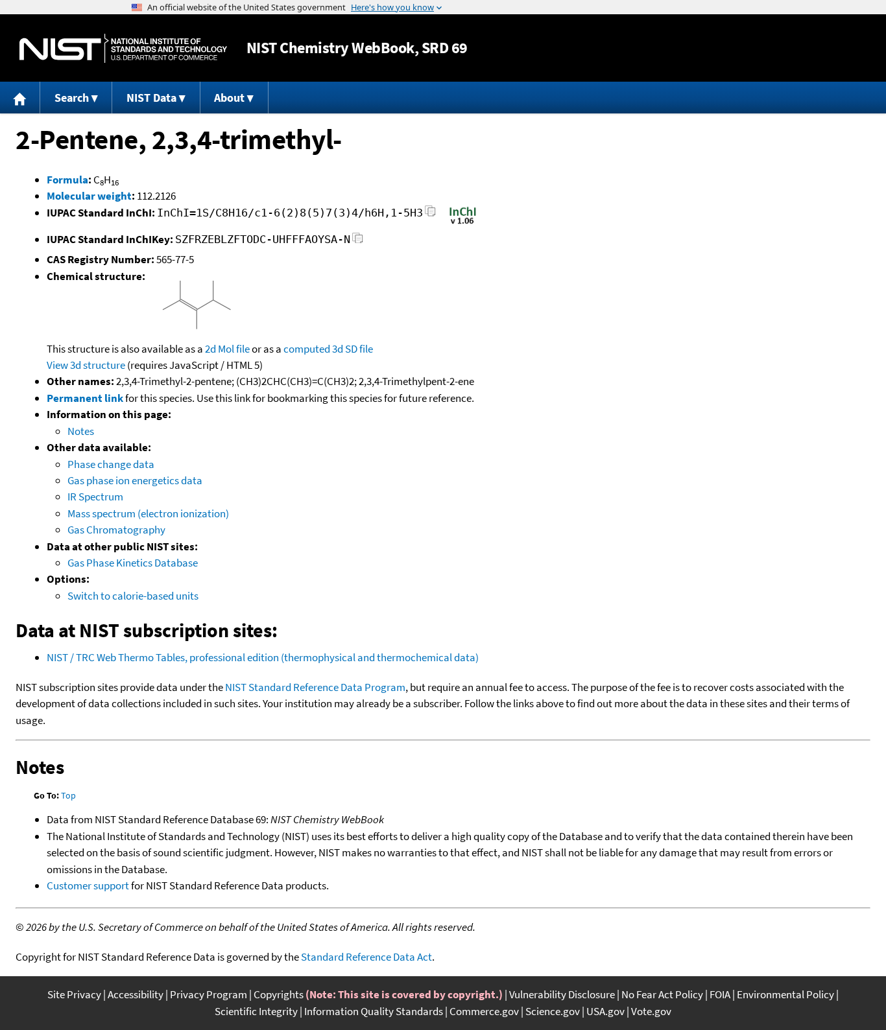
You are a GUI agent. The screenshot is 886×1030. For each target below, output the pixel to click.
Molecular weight (89, 196)
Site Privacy (74, 994)
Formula (67, 179)
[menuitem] (20, 97)
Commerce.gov (484, 1011)
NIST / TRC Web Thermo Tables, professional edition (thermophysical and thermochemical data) (263, 657)
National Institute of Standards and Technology (123, 48)
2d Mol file (227, 349)
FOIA (720, 994)
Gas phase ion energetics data (134, 480)
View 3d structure (86, 365)
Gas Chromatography (116, 529)
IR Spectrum (95, 496)
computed (306, 349)
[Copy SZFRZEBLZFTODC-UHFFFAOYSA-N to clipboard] (357, 241)
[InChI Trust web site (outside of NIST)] (463, 223)
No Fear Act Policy (662, 994)
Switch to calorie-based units (132, 596)
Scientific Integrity (256, 1011)
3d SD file (352, 349)
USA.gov (605, 1011)
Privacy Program (208, 994)
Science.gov (552, 1011)
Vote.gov (651, 1011)
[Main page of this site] (20, 97)
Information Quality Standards (373, 1011)
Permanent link (85, 398)
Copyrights (279, 994)
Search (71, 97)
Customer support (88, 885)
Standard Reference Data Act (366, 957)
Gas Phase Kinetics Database (132, 563)
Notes (80, 431)
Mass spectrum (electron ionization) (148, 513)
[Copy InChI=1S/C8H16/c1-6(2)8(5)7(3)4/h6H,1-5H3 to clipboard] (430, 215)
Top (68, 795)
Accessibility (135, 994)
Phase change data (110, 464)
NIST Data (151, 97)
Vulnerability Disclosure (562, 994)
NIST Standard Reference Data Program (315, 687)
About (229, 97)
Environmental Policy (785, 994)
